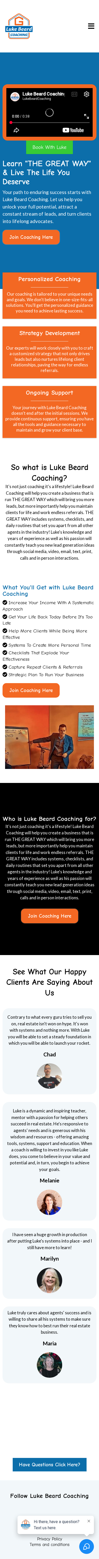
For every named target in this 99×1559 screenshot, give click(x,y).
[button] (90, 26)
